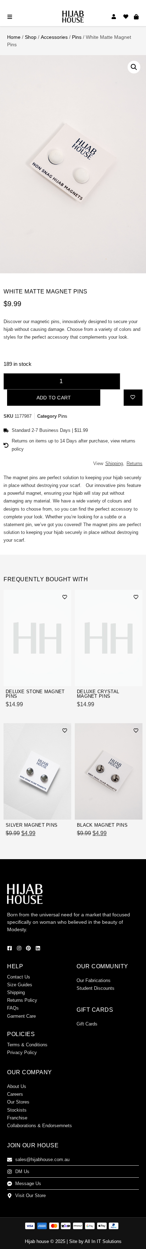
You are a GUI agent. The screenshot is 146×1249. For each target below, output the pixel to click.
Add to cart (53, 397)
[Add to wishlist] (133, 397)
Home (14, 37)
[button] (134, 67)
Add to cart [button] (50, 676)
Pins (77, 37)
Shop (30, 37)
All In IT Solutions (103, 1241)
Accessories (54, 37)
